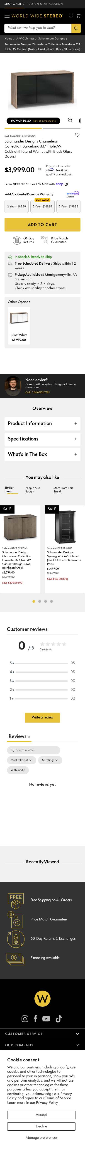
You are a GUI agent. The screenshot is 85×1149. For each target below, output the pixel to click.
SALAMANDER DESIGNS (20, 136)
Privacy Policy (47, 1103)
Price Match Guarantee (49, 919)
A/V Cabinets (25, 38)
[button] (7, 15)
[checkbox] (18, 770)
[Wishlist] (71, 16)
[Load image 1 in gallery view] (23, 128)
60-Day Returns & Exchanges (53, 939)
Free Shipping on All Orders (51, 900)
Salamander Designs (51, 38)
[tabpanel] (42, 790)
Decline (41, 1126)
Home (8, 38)
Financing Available (45, 958)
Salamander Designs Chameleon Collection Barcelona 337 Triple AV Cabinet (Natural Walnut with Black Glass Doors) (42, 47)
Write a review (42, 717)
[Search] (76, 28)
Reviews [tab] (19, 736)
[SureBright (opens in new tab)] (73, 193)
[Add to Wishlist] (77, 134)
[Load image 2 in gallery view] (61, 128)
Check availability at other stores (40, 288)
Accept (41, 1115)
